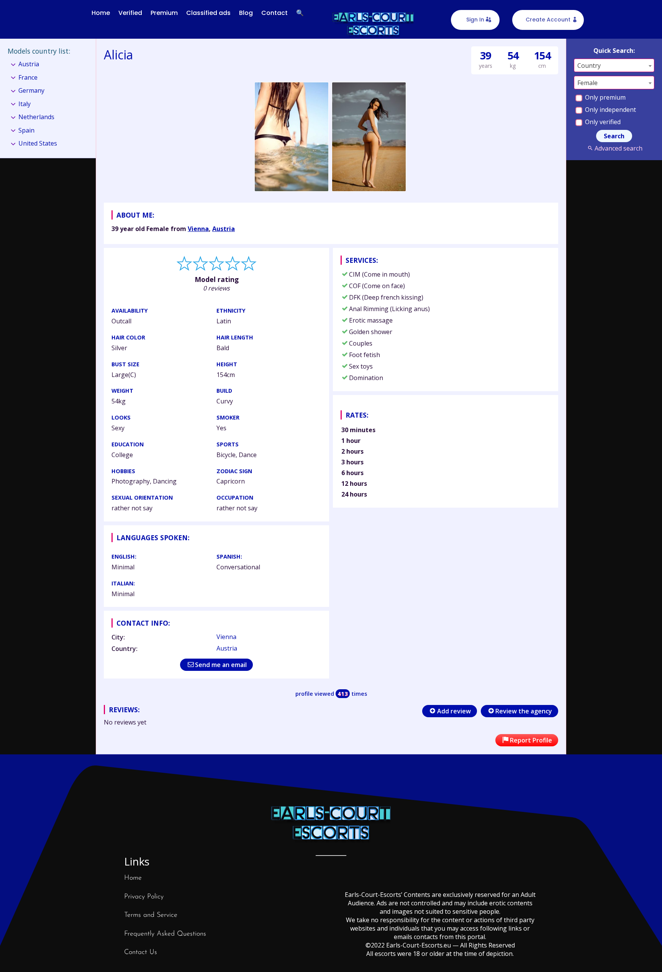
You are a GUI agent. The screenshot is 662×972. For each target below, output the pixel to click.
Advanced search (618, 148)
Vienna (198, 229)
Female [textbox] (587, 83)
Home (101, 12)
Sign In (475, 19)
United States (37, 143)
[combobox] (614, 65)
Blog (246, 12)
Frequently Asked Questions (165, 934)
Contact (274, 12)
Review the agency (523, 711)
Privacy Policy (144, 896)
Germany (31, 90)
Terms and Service (150, 915)
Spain (26, 130)
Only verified (602, 122)
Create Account (548, 19)
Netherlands (36, 117)
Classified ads (208, 12)
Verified (130, 12)
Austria (223, 229)
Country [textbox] (589, 65)
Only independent (609, 109)
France (28, 77)
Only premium (604, 97)
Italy (24, 104)
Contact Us (140, 952)
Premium (164, 12)
